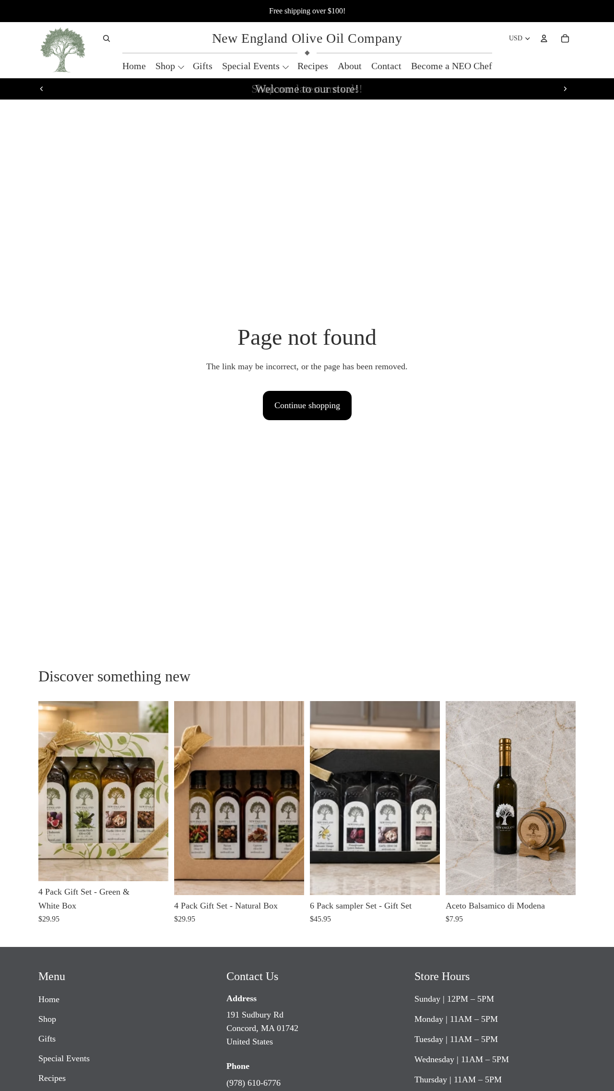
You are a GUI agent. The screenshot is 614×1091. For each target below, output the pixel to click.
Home (48, 999)
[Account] (544, 38)
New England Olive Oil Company (307, 38)
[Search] (106, 38)
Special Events (64, 1058)
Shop (47, 1019)
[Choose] (153, 866)
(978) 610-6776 (253, 1083)
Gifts (47, 1038)
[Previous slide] (41, 88)
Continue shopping (307, 405)
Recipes (52, 1078)
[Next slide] (565, 88)
